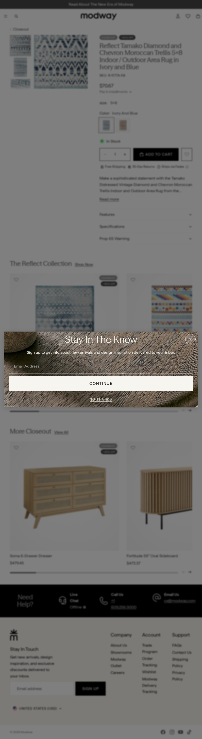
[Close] (190, 339)
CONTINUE (101, 383)
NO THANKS (101, 399)
